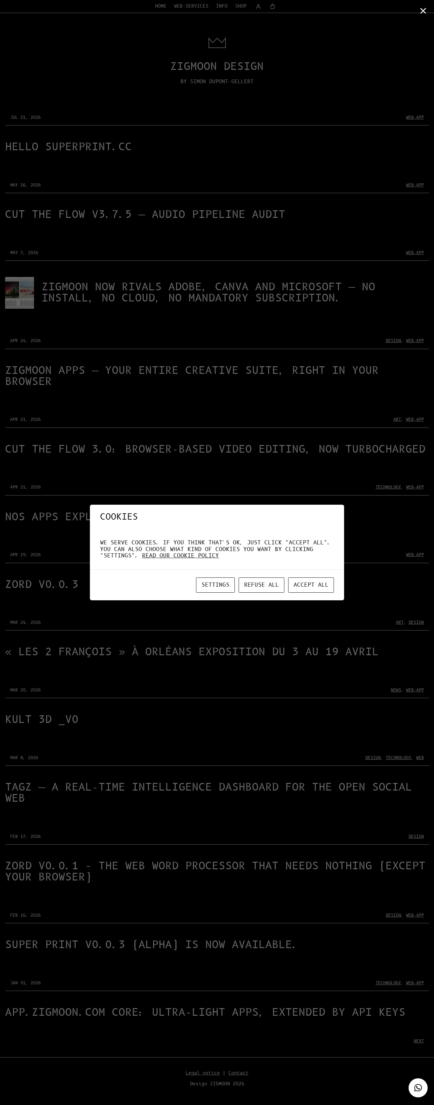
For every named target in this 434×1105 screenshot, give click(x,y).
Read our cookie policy (180, 556)
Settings (215, 585)
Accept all (311, 585)
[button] (418, 1087)
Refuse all (261, 585)
